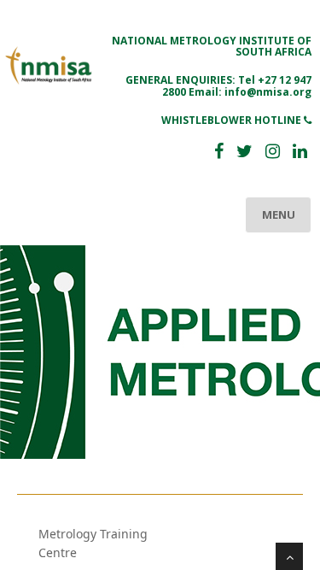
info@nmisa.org (267, 92)
